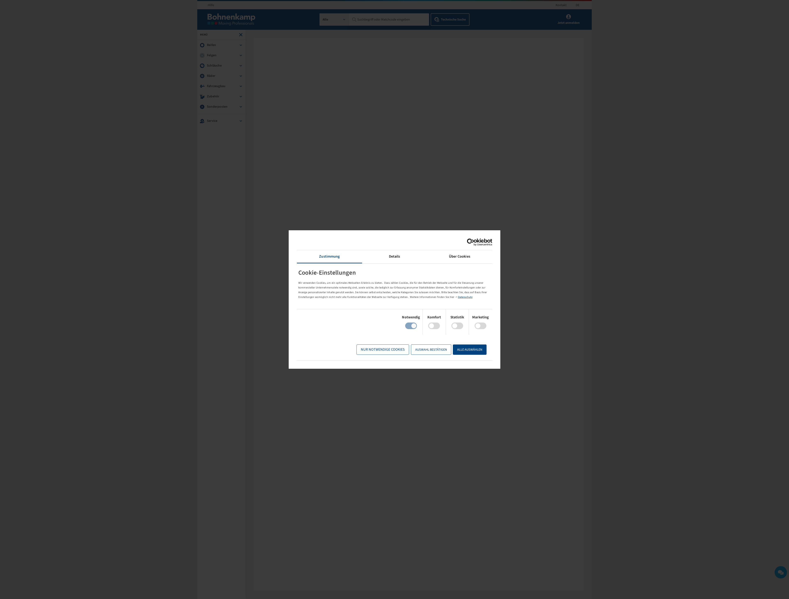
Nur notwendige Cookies (383, 349)
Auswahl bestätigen (431, 349)
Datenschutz (465, 297)
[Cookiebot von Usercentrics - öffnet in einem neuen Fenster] (474, 242)
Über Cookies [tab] (459, 256)
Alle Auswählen (469, 349)
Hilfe (211, 5)
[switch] (434, 326)
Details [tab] (394, 256)
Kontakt (561, 5)
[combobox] (334, 19)
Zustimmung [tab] (329, 256)
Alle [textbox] (325, 19)
